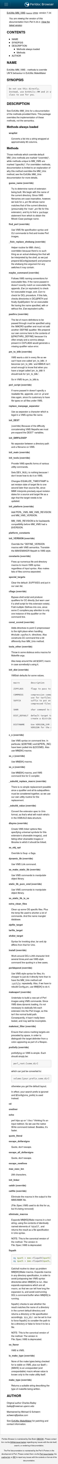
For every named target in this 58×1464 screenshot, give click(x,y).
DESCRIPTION (19, 45)
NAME (15, 39)
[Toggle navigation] (6, 4)
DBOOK (40, 1439)
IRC (14, 1457)
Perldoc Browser (41, 4)
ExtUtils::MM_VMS (16, 12)
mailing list (5, 1457)
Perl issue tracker (46, 1454)
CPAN (35, 13)
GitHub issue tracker (18, 1442)
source (29, 13)
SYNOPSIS (17, 42)
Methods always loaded (28, 49)
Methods (21, 52)
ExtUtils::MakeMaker (21, 1420)
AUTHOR (16, 55)
